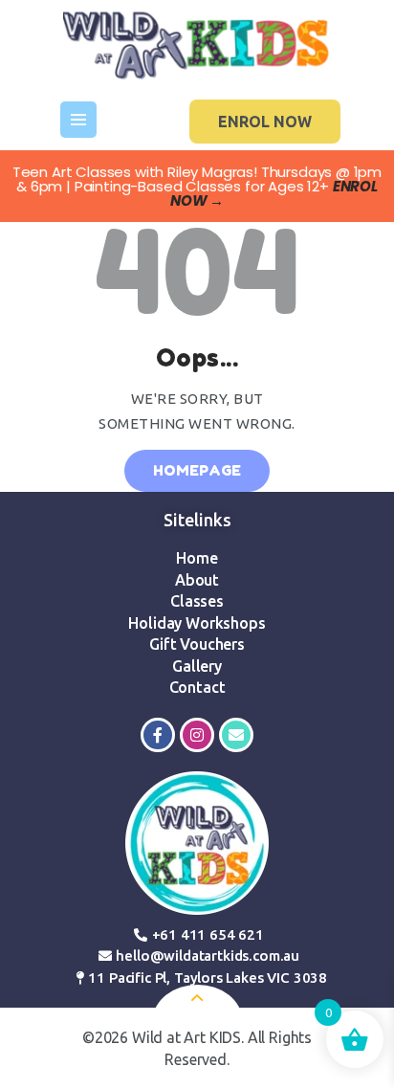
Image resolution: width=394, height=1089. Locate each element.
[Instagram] (197, 735)
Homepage (197, 470)
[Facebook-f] (158, 735)
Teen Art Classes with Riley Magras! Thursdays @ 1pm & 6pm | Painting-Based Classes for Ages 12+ (197, 186)
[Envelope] (236, 735)
